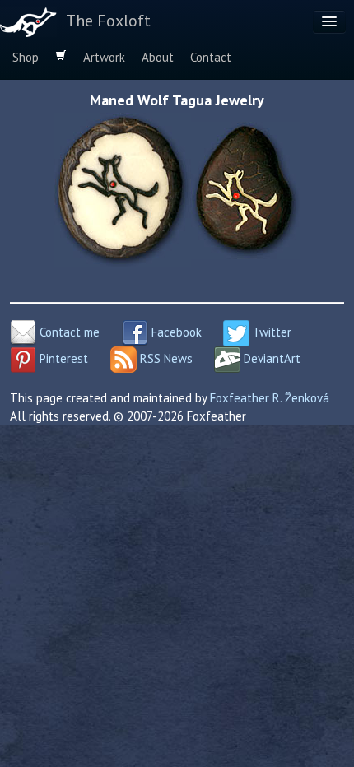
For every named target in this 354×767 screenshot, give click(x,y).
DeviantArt (270, 358)
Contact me (68, 332)
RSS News (165, 358)
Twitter (270, 332)
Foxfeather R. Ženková (269, 398)
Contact (210, 57)
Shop (25, 57)
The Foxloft (108, 20)
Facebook (175, 332)
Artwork (104, 57)
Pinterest (62, 358)
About (158, 57)
